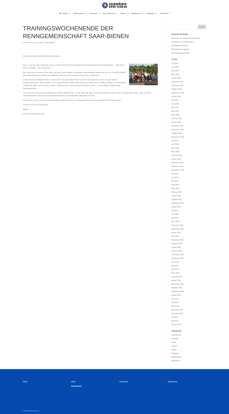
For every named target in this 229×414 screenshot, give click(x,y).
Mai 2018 (174, 302)
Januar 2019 (176, 280)
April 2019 (175, 269)
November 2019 (177, 258)
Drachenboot (78, 13)
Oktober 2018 (176, 288)
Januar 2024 (176, 159)
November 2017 (177, 313)
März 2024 (175, 152)
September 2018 (177, 291)
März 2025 (175, 115)
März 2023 (175, 188)
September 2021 (177, 229)
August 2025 (176, 96)
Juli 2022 (174, 210)
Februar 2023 (176, 192)
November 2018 (177, 284)
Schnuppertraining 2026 (180, 53)
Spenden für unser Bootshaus (182, 42)
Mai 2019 (174, 266)
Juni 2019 (175, 262)
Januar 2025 (176, 122)
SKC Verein (63, 13)
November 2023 (177, 166)
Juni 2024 (175, 144)
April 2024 (175, 148)
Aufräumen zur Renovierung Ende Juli (185, 38)
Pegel (25, 381)
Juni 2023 (175, 177)
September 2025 (177, 93)
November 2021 (177, 225)
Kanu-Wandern (109, 13)
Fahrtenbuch (76, 386)
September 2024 (177, 137)
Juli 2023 (174, 174)
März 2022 (175, 221)
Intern (73, 381)
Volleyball (164, 13)
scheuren (29, 42)
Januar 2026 (176, 78)
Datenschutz (172, 381)
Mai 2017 (174, 321)
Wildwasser (136, 13)
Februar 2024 (176, 155)
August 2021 (176, 232)
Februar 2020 (176, 251)
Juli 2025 (174, 100)
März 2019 (175, 273)
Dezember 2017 (177, 310)
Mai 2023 (174, 181)
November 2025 (177, 85)
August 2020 (176, 247)
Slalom (123, 13)
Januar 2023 (176, 196)
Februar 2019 (176, 277)
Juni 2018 (175, 299)
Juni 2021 (175, 236)
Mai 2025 (174, 107)
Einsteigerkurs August (179, 45)
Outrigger (150, 13)
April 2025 (175, 111)
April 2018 (175, 306)
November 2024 (177, 129)
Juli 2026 (174, 63)
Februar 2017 (176, 324)
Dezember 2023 (177, 163)
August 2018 (176, 295)
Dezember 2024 (177, 126)
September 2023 (177, 170)
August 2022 (176, 207)
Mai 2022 (174, 218)
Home (173, 342)
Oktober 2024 (176, 133)
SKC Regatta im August (180, 49)
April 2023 (175, 185)
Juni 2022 (175, 214)
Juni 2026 (175, 67)
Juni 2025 (175, 104)
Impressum (124, 381)
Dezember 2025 (177, 82)
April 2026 (175, 71)
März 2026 (175, 74)
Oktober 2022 (176, 199)
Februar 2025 (176, 118)
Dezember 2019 (177, 254)
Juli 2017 (174, 317)
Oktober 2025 (176, 89)
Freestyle (93, 13)
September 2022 (177, 203)
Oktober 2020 (176, 244)
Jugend (174, 346)
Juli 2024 (174, 141)
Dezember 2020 (177, 240)
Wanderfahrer (176, 357)
